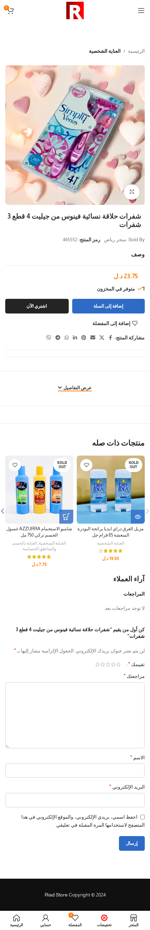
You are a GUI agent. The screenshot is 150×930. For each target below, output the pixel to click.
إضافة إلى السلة (108, 306)
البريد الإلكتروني (127, 787)
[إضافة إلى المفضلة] (86, 465)
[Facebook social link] (110, 337)
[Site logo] (75, 10)
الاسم (137, 757)
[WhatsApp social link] (66, 337)
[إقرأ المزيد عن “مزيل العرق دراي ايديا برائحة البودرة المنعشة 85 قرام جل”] (138, 517)
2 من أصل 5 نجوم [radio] (113, 664)
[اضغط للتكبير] (132, 192)
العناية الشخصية (105, 51)
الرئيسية (136, 51)
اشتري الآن (37, 306)
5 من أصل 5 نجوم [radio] (97, 664)
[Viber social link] (48, 337)
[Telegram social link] (57, 337)
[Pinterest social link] (83, 337)
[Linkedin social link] (75, 337)
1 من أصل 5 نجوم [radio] (118, 664)
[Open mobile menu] (141, 10)
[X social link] (101, 337)
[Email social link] (92, 337)
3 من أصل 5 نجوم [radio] (108, 664)
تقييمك (136, 664)
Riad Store (56, 895)
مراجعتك (134, 676)
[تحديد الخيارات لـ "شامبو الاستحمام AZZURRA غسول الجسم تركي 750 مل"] (66, 517)
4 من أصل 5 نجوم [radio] (102, 664)
